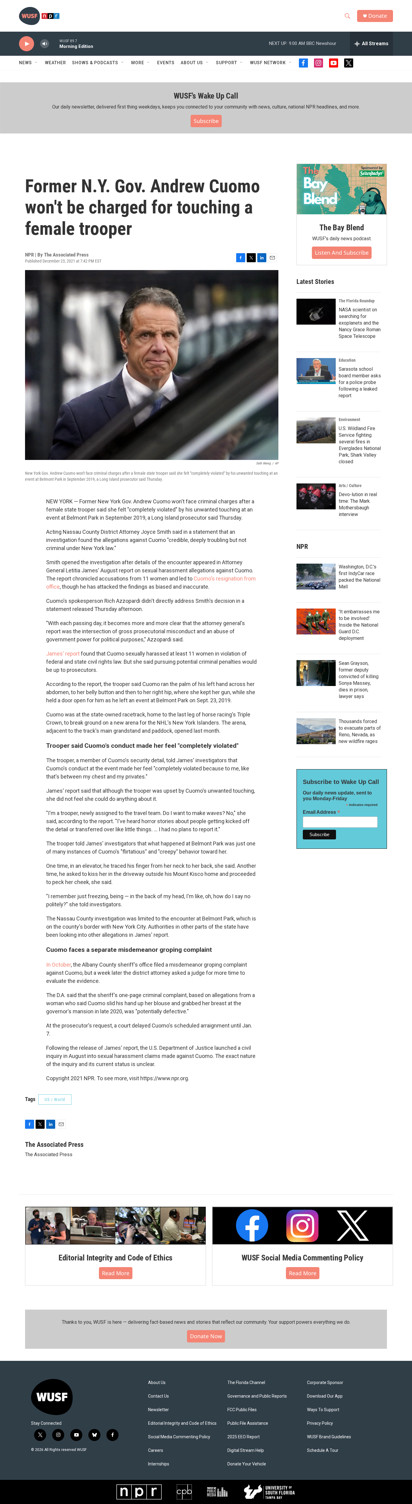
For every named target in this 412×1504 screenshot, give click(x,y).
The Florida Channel (246, 1382)
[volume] (45, 44)
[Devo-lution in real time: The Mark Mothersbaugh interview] (316, 496)
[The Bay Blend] (342, 189)
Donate (377, 16)
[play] (26, 43)
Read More (115, 1273)
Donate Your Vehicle (246, 1464)
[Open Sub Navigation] (36, 62)
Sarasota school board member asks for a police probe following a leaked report (360, 382)
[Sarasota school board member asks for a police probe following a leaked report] (316, 371)
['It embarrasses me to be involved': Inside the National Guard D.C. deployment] (316, 621)
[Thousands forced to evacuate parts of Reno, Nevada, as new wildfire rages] (316, 731)
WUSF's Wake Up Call (206, 95)
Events (166, 62)
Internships (158, 1464)
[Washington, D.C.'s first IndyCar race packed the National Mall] (316, 577)
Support (226, 62)
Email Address (321, 812)
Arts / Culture (350, 485)
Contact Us (158, 1396)
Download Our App (325, 1396)
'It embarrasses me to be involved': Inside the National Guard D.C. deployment (359, 625)
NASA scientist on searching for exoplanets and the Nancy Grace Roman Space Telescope (360, 323)
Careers (155, 1450)
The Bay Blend (341, 227)
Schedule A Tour (322, 1450)
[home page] (68, 1397)
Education (347, 360)
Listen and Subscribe (342, 252)
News (25, 62)
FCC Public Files (242, 1410)
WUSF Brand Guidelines (329, 1437)
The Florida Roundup (357, 300)
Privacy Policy (320, 1423)
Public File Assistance (247, 1423)
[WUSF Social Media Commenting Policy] (302, 1225)
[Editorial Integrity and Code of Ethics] (115, 1225)
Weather (55, 62)
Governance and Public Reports (257, 1396)
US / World (55, 1099)
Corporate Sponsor (325, 1382)
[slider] (54, 43)
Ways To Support (323, 1410)
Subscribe (206, 120)
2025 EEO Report (243, 1437)
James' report (63, 653)
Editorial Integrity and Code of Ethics (116, 1257)
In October (58, 964)
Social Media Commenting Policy (179, 1437)
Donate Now (206, 1336)
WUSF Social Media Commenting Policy (302, 1257)
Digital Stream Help (245, 1450)
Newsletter (158, 1410)
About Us (157, 1382)
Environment (349, 419)
